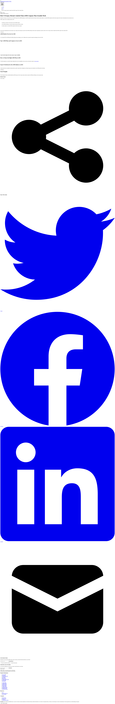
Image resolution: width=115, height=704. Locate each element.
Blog (3, 8)
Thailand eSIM (4, 684)
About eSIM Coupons (5, 700)
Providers (3, 1)
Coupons (6, 1)
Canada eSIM (4, 682)
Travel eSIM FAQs (5, 693)
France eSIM (4, 674)
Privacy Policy (4, 698)
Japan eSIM (4, 681)
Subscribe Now (11, 661)
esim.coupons (37, 61)
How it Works (9, 1)
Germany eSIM (4, 686)
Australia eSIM (4, 683)
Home (1, 1)
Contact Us (3, 699)
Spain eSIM (4, 675)
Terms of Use (4, 697)
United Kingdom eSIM (5, 679)
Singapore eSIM (4, 688)
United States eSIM (5, 676)
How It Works (4, 694)
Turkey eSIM (4, 680)
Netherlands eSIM (4, 687)
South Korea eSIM (5, 689)
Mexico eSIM (4, 678)
